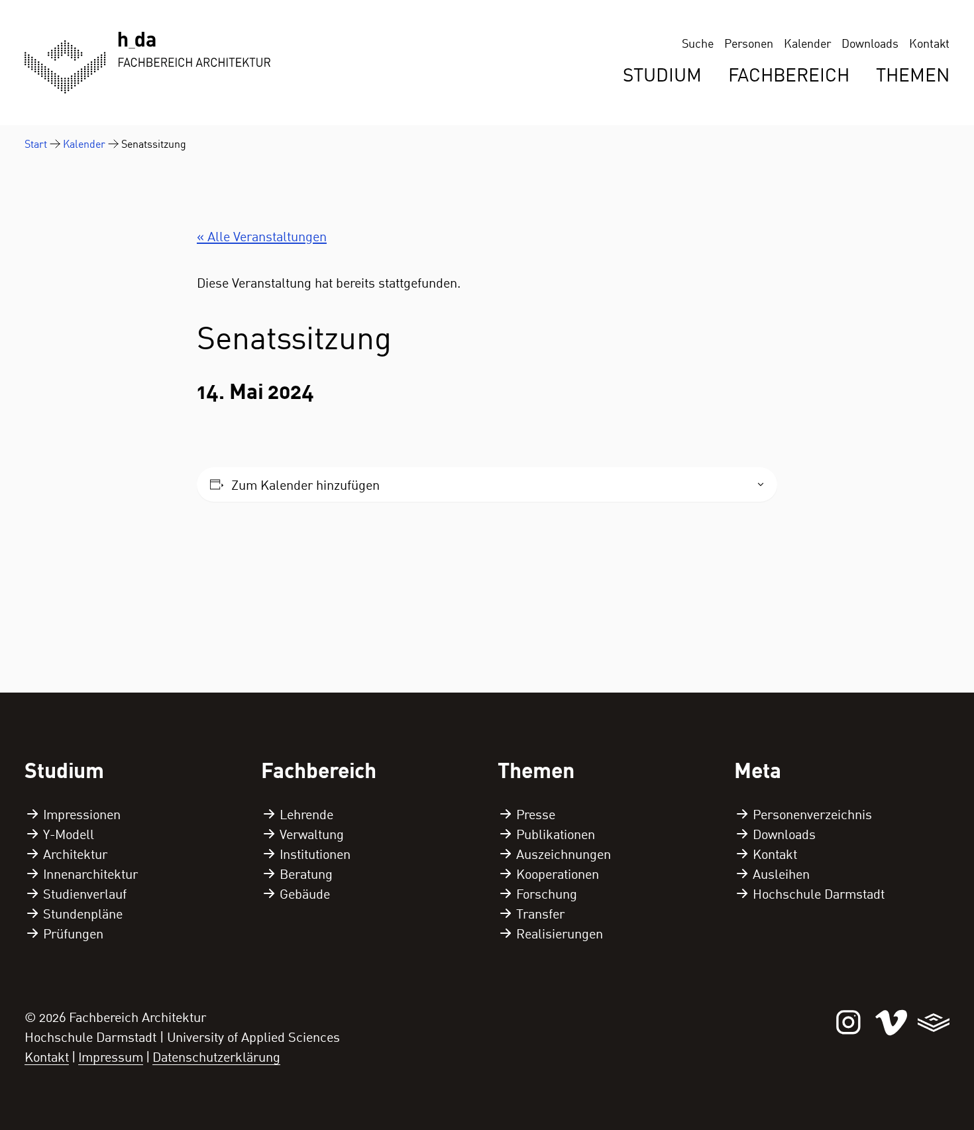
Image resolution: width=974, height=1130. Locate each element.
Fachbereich (788, 74)
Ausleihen (781, 873)
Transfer (540, 913)
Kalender (807, 43)
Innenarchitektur (90, 873)
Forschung (546, 893)
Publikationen (555, 834)
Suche (698, 43)
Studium (662, 74)
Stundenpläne (83, 913)
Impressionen (82, 814)
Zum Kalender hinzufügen (305, 484)
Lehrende (306, 814)
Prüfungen (73, 933)
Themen (912, 74)
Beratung (306, 873)
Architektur (75, 854)
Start (36, 143)
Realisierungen (559, 933)
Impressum (110, 1056)
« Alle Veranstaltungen (262, 236)
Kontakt (929, 43)
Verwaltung (312, 834)
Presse (535, 814)
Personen (748, 43)
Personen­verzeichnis (812, 814)
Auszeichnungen (563, 854)
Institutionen (315, 854)
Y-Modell (68, 834)
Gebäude (305, 893)
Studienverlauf (85, 893)
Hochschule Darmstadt (819, 893)
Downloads (869, 43)
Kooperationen (557, 873)
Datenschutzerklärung (216, 1056)
